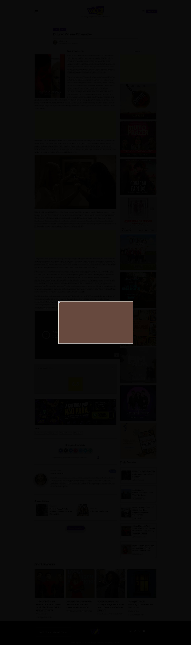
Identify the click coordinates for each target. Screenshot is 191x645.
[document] (95, 322)
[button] (186, 3)
